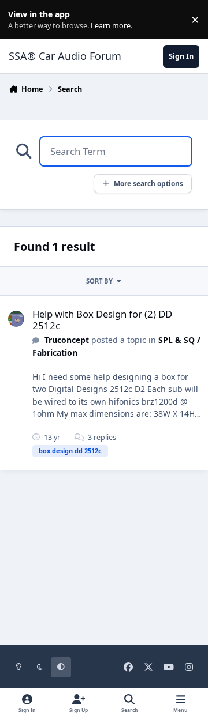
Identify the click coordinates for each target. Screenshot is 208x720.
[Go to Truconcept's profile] (16, 319)
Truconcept (66, 339)
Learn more (22, 19)
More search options (148, 183)
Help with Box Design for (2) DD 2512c (102, 319)
